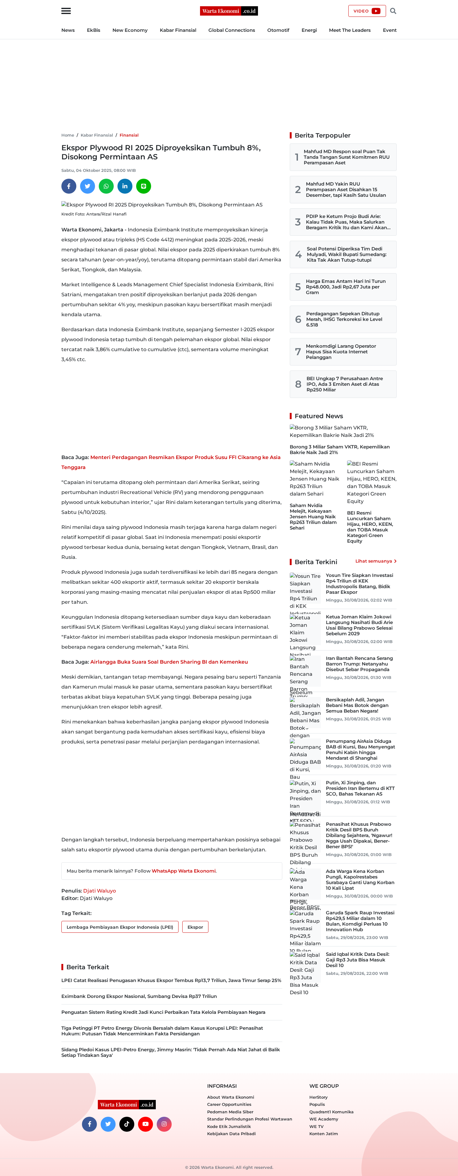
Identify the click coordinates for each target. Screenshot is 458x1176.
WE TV (316, 1126)
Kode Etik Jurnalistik (229, 1126)
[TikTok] (126, 1124)
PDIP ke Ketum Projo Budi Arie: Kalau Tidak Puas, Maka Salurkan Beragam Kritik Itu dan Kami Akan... (348, 221)
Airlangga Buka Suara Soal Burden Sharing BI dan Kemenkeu (169, 662)
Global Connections (231, 30)
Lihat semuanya (373, 561)
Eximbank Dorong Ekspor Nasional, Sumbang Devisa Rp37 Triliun (139, 996)
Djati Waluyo (99, 891)
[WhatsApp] (106, 186)
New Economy (130, 30)
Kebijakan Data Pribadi (231, 1133)
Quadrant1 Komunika (331, 1111)
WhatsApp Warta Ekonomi (184, 871)
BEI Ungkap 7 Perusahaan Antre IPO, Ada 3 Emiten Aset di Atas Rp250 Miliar (345, 384)
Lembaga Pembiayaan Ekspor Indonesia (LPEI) (120, 927)
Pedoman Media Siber (230, 1111)
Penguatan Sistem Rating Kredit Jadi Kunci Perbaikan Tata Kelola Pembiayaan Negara (163, 1012)
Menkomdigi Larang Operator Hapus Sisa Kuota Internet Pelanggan (341, 351)
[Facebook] (68, 186)
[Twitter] (87, 186)
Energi (309, 30)
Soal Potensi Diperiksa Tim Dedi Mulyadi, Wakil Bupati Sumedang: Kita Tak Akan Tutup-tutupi (347, 254)
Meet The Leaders (350, 30)
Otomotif (278, 30)
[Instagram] (164, 1124)
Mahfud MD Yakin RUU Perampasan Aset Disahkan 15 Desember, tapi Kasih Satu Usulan (346, 189)
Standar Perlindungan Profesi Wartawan (249, 1118)
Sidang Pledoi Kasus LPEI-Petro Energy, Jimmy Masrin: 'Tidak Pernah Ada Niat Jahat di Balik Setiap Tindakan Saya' (170, 1052)
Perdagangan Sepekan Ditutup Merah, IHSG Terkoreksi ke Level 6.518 (344, 319)
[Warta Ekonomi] (229, 10)
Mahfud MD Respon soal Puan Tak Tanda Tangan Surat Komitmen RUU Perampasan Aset (347, 157)
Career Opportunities (229, 1104)
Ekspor (195, 927)
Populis (317, 1104)
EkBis (93, 30)
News (68, 30)
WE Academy (323, 1118)
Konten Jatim (323, 1133)
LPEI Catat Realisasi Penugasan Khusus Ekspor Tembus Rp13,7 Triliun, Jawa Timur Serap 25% (171, 980)
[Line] (143, 186)
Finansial (129, 135)
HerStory (318, 1097)
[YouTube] (145, 1124)
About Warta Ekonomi (230, 1097)
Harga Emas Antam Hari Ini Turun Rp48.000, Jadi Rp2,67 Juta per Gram (346, 286)
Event (390, 30)
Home (67, 135)
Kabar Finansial (178, 30)
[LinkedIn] (124, 186)
